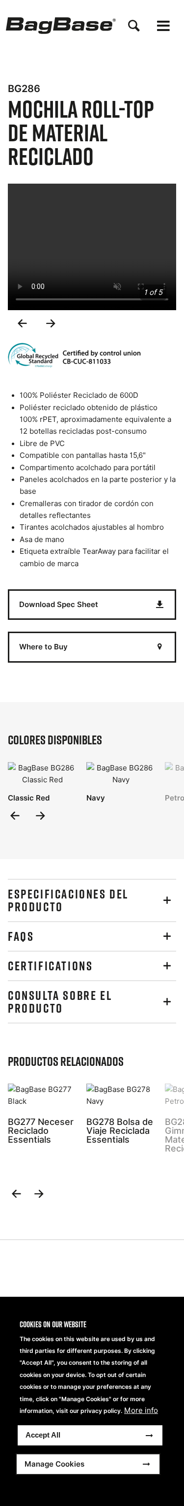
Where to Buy (43, 646)
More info (141, 1410)
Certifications (50, 966)
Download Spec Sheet (58, 604)
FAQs (21, 936)
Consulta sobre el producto (60, 1002)
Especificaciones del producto (68, 900)
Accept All (43, 1435)
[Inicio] (61, 25)
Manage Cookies (54, 1464)
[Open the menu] (163, 26)
